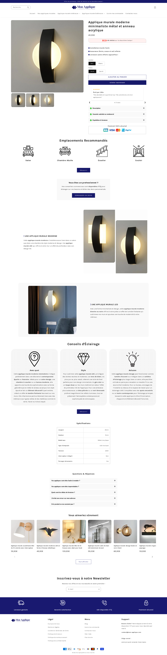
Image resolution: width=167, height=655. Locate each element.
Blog (86, 624)
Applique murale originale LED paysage (150, 547)
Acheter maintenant (117, 82)
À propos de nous (54, 624)
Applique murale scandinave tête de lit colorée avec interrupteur (22, 547)
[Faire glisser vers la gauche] (14, 557)
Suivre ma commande (92, 627)
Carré (101, 71)
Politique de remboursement (57, 637)
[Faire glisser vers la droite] (152, 557)
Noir (92, 63)
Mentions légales (54, 627)
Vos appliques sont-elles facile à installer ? (65, 480)
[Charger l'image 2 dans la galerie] (33, 100)
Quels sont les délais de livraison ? (63, 492)
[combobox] (20, 7)
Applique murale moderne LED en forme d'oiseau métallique (48, 547)
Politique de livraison (55, 634)
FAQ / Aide (88, 634)
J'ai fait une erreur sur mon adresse (63, 498)
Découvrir (83, 170)
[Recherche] (28, 7)
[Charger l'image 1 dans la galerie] (18, 100)
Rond (92, 71)
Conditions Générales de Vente (58, 630)
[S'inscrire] (99, 589)
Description (96, 108)
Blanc (101, 63)
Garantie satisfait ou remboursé (103, 114)
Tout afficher (83, 562)
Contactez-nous (90, 630)
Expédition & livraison (100, 120)
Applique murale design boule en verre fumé (125, 547)
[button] (68, 13)
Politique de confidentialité (57, 641)
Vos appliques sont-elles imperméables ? (65, 486)
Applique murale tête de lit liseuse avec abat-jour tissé (72, 547)
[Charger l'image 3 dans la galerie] (47, 100)
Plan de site (89, 637)
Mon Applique (79, 652)
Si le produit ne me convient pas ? (62, 504)
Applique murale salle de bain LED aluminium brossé (98, 547)
